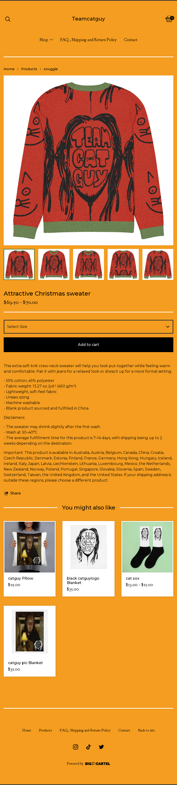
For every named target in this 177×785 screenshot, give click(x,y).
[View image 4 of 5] (123, 264)
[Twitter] (101, 747)
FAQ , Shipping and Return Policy (88, 39)
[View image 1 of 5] (19, 264)
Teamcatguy (88, 18)
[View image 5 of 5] (157, 264)
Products (29, 69)
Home (9, 69)
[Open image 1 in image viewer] (88, 160)
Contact (130, 39)
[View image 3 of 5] (88, 264)
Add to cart (88, 344)
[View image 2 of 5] (53, 264)
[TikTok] (88, 747)
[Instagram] (75, 747)
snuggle (51, 69)
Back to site (146, 730)
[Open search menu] (8, 19)
